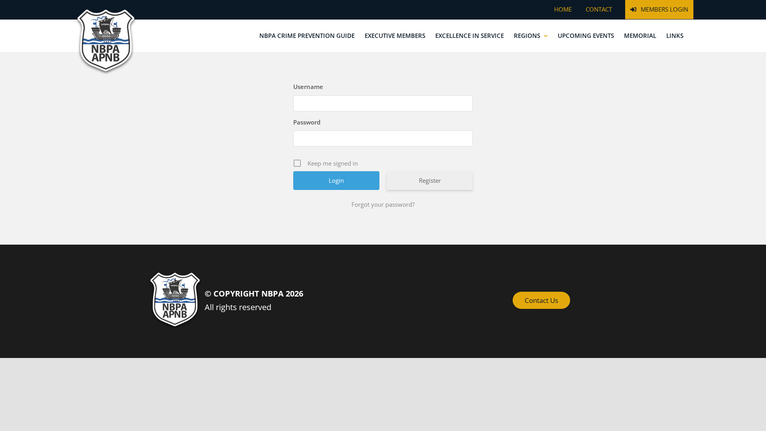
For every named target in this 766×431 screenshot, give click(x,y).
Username (308, 87)
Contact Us (541, 300)
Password (306, 122)
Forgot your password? (383, 204)
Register (430, 180)
